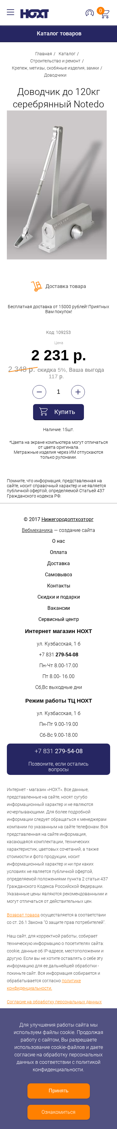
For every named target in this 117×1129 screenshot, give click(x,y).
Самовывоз (58, 575)
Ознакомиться (58, 1112)
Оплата (58, 552)
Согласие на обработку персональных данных (54, 1001)
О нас (58, 541)
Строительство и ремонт (55, 60)
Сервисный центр (58, 619)
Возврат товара (23, 914)
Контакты (58, 586)
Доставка (58, 563)
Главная (43, 53)
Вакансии (58, 608)
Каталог (67, 53)
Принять (58, 1090)
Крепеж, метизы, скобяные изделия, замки (55, 67)
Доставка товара (66, 286)
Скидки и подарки (58, 597)
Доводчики (55, 75)
